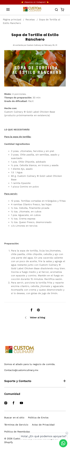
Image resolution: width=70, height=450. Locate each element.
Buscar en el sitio (14, 417)
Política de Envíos (38, 417)
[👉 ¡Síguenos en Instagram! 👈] (35, 2)
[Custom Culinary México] (35, 350)
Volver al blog (37, 317)
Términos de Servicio (16, 424)
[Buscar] (56, 9)
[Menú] (8, 9)
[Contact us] (63, 443)
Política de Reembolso (17, 431)
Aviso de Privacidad (43, 424)
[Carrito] (62, 9)
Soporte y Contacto (17, 381)
